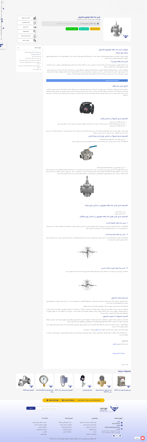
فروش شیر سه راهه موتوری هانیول (32, 52)
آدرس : (118, 429)
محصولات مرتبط (36, 69)
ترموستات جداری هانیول (112, 80)
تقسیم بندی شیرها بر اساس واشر (32, 58)
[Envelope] (2, 21)
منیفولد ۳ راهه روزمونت (118, 353)
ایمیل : (118, 425)
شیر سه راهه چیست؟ (35, 54)
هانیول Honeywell (81, 19)
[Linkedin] (2, 19)
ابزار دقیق (98, 330)
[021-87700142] (63, 400)
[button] (18, 47)
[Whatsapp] (2, 20)
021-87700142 (69, 400)
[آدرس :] (122, 429)
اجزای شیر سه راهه (36, 56)
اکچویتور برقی (88, 19)
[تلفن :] (122, 422)
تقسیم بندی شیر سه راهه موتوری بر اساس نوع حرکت (30, 63)
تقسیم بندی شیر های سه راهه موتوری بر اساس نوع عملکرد (29, 66)
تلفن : (118, 422)
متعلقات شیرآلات (95, 19)
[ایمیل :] (122, 425)
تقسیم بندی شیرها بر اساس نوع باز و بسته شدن (29, 60)
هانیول (115, 344)
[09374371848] (47, 400)
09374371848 (53, 400)
